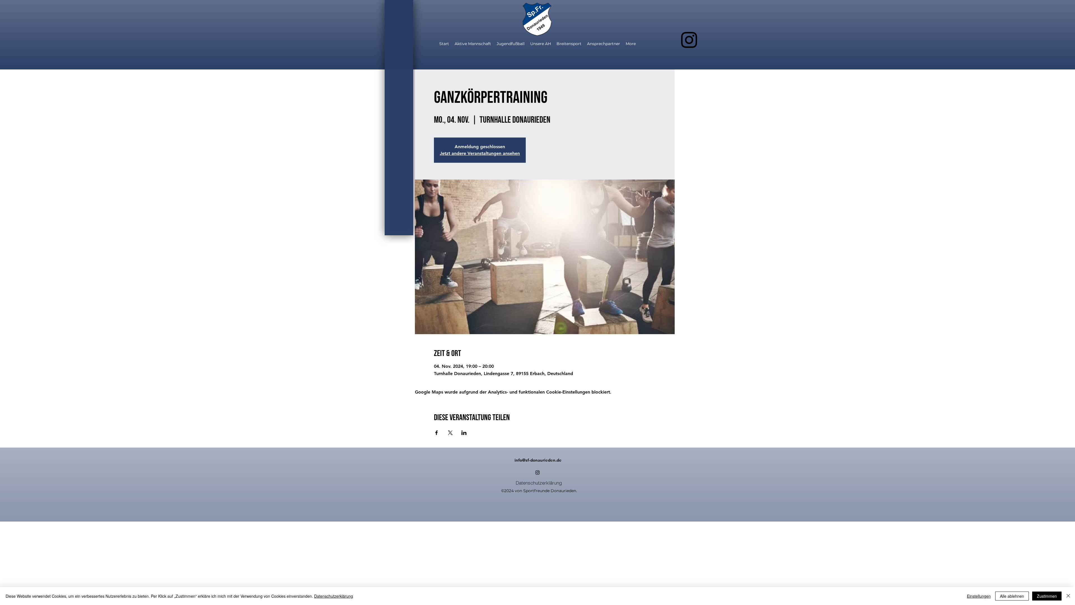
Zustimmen (1047, 596)
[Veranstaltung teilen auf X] (450, 433)
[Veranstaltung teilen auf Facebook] (436, 433)
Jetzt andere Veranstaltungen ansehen (480, 153)
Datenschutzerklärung (333, 596)
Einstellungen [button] (979, 596)
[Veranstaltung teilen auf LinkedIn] (464, 433)
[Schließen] (1068, 596)
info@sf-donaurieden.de (538, 460)
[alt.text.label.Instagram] (689, 40)
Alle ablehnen (1012, 596)
